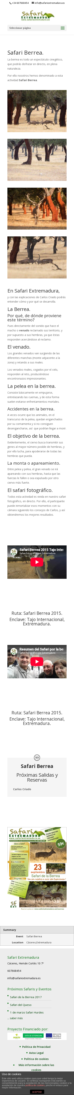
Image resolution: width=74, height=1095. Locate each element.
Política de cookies (36, 1059)
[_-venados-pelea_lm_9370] (37, 277)
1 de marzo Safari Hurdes (27, 1012)
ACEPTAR (37, 1092)
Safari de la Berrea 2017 (26, 997)
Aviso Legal (36, 1053)
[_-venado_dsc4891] (37, 228)
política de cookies (35, 1085)
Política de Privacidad (36, 1047)
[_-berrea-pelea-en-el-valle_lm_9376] (37, 131)
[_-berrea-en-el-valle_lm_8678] (37, 180)
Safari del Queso (20, 1005)
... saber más (15, 1018)
